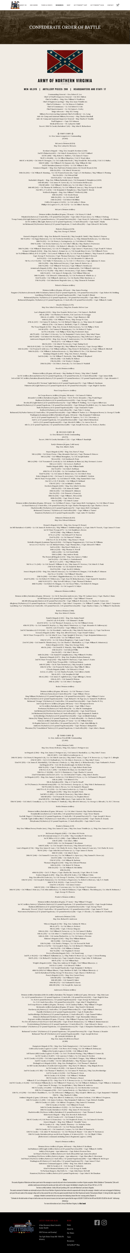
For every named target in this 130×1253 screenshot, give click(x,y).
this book (82, 1203)
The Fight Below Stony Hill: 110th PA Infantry (51, 1237)
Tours (69, 1237)
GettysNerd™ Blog (73, 1245)
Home (69, 1225)
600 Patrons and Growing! (48, 1232)
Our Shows (70, 1233)
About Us (70, 1229)
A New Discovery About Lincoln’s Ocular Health (50, 1226)
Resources (70, 1241)
